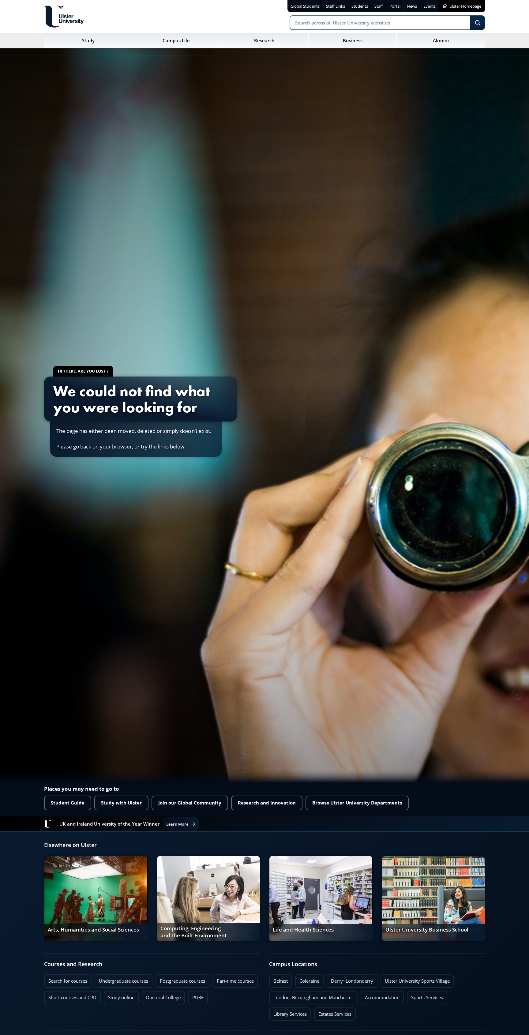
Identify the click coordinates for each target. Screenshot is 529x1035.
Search (477, 22)
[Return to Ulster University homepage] (64, 17)
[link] (96, 898)
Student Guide (67, 803)
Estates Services (332, 1012)
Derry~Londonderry (350, 979)
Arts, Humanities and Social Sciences (93, 929)
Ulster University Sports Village (417, 981)
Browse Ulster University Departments (357, 803)
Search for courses (67, 981)
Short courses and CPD (70, 996)
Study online (119, 996)
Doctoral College (161, 996)
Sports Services (425, 996)
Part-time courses (233, 979)
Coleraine (307, 979)
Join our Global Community (189, 803)
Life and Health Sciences (303, 929)
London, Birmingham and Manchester (313, 997)
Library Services (288, 1012)
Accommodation (380, 996)
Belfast (278, 979)
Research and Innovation (267, 803)
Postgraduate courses (180, 979)
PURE (198, 997)
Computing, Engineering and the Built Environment (193, 932)
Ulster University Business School (426, 929)
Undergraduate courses (121, 979)
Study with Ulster (121, 803)
